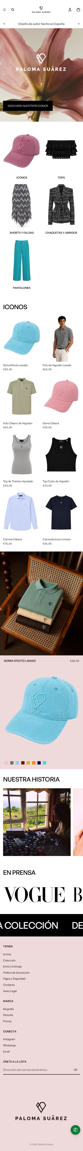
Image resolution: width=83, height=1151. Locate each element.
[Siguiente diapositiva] (79, 24)
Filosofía (8, 1015)
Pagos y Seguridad (14, 978)
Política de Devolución (16, 972)
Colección (9, 960)
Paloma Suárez (45, 1144)
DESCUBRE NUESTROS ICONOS (28, 105)
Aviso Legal (10, 990)
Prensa (7, 1021)
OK (76, 1069)
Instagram (9, 1039)
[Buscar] (12, 9)
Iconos (7, 954)
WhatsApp (9, 1045)
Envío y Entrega (12, 966)
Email (6, 1051)
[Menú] (4, 9)
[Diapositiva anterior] (4, 24)
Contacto (9, 984)
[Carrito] (78, 9)
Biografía (8, 1008)
